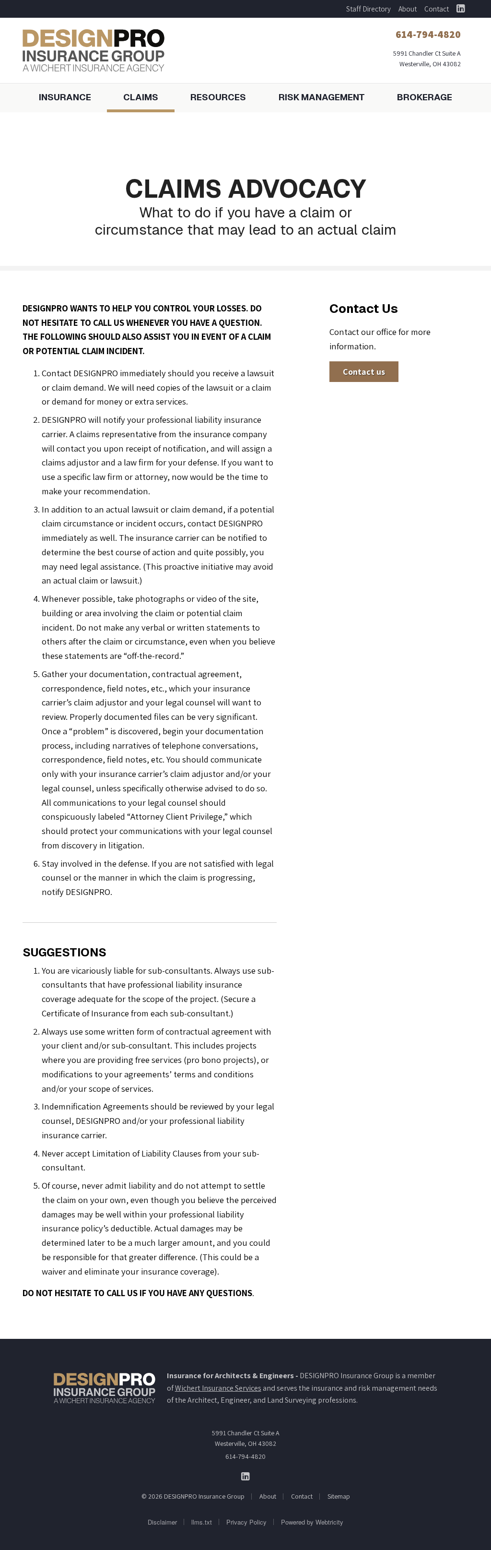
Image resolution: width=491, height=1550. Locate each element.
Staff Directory (368, 8)
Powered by (312, 1521)
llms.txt (201, 1521)
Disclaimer (162, 1521)
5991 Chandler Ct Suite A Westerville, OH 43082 (246, 1438)
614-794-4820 (245, 1456)
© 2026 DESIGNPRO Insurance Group (193, 1496)
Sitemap (338, 1496)
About (407, 8)
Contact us (364, 371)
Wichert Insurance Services (218, 1388)
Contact (436, 8)
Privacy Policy (246, 1521)
